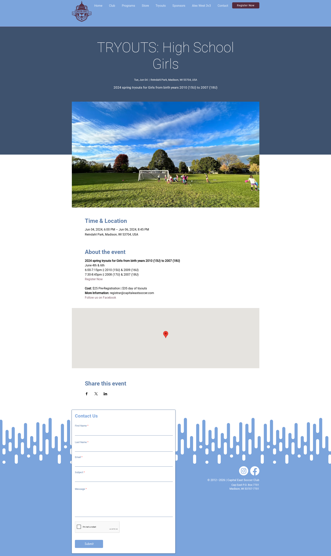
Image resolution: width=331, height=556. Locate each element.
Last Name (81, 442)
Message (80, 489)
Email (78, 457)
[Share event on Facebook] (86, 393)
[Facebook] (254, 470)
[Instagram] (243, 470)
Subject (79, 472)
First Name (81, 425)
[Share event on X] (96, 393)
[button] (112, 6)
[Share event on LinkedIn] (105, 393)
